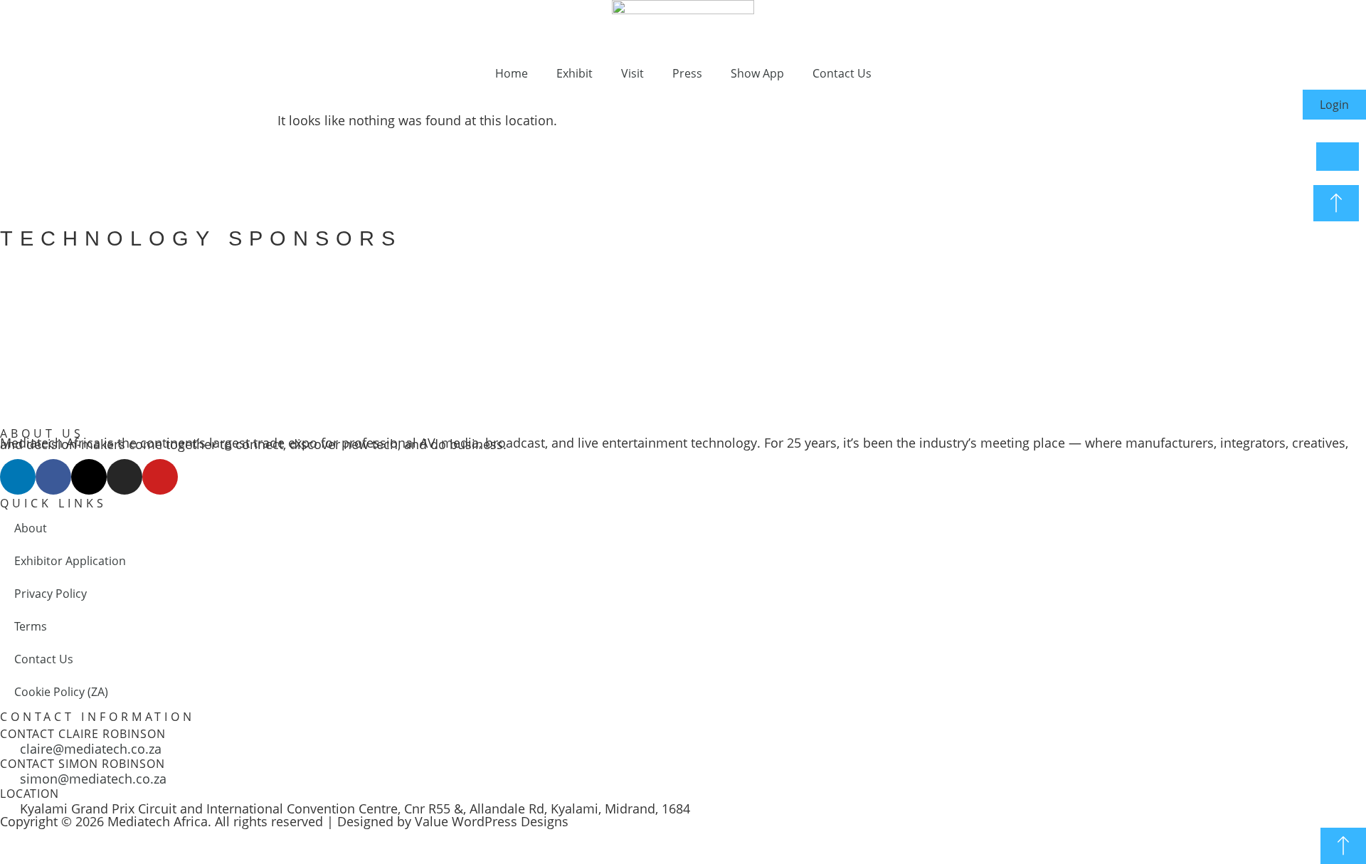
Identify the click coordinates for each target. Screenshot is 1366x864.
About (30, 528)
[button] (14, 330)
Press (687, 73)
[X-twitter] (89, 477)
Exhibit (574, 73)
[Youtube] (160, 477)
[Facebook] (53, 477)
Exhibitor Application (70, 561)
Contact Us (842, 73)
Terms (30, 626)
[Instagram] (124, 477)
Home (511, 73)
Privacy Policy (50, 593)
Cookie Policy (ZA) (61, 692)
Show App (757, 73)
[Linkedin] (18, 477)
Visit (632, 73)
